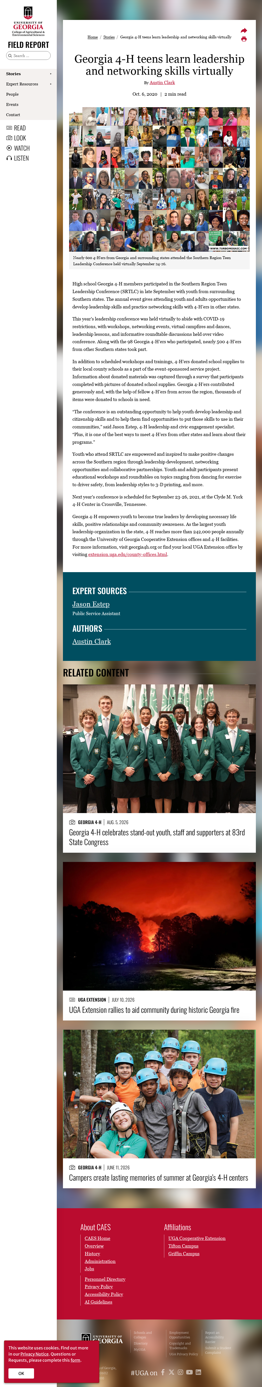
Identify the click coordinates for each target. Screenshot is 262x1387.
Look (20, 137)
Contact (13, 114)
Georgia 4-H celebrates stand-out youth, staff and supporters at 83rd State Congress (157, 837)
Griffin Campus (184, 1253)
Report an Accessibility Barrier (214, 1337)
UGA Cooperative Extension (197, 1238)
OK (21, 1373)
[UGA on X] (172, 1373)
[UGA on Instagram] (181, 1373)
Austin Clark (162, 82)
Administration (100, 1261)
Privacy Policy (99, 1286)
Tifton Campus (183, 1246)
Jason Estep (91, 604)
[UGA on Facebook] (163, 1373)
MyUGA (139, 1349)
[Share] (244, 30)
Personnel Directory (105, 1279)
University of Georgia (102, 1343)
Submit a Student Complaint (218, 1350)
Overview (94, 1246)
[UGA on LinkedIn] (198, 1373)
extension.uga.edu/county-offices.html (127, 554)
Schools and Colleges (143, 1335)
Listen (21, 157)
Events (12, 104)
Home (93, 37)
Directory (141, 1343)
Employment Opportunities (179, 1335)
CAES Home (97, 1238)
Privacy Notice (34, 1354)
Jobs (89, 1268)
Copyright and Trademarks (180, 1345)
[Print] (244, 39)
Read (20, 127)
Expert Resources (22, 84)
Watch (22, 147)
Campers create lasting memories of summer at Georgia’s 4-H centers (158, 1177)
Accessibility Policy (104, 1294)
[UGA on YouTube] (190, 1373)
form (75, 1360)
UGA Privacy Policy (183, 1354)
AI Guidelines (98, 1302)
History (92, 1253)
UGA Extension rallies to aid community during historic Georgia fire (154, 1009)
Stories (13, 73)
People (12, 94)
